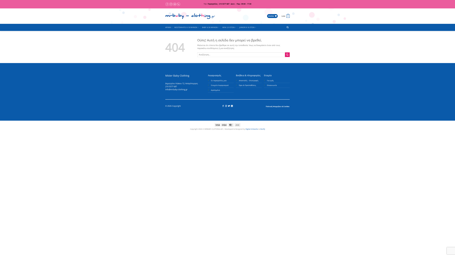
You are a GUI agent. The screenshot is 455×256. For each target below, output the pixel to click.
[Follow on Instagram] (171, 4)
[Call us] (178, 4)
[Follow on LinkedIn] (232, 106)
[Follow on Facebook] (167, 4)
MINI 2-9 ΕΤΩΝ (228, 27)
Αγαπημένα (215, 90)
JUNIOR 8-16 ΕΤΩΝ (247, 27)
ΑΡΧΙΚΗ (168, 27)
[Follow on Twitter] (229, 106)
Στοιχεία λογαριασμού (220, 85)
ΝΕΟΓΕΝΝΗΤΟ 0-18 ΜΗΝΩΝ (185, 27)
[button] (286, 16)
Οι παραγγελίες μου (219, 80)
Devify (262, 129)
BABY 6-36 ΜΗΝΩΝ (210, 27)
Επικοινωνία (272, 85)
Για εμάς (270, 80)
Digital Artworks (252, 129)
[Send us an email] (174, 4)
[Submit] (287, 54)
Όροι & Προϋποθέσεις (247, 85)
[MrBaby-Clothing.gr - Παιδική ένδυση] (190, 16)
